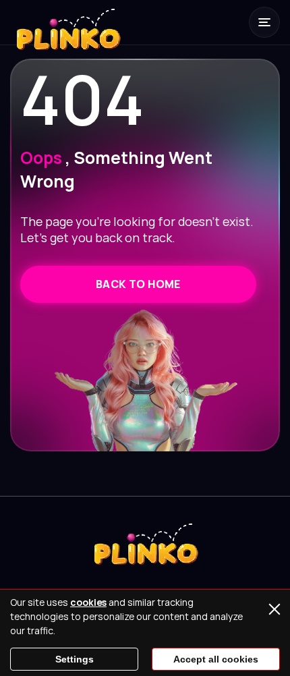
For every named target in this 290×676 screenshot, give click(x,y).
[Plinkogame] (67, 37)
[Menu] (264, 22)
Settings (74, 659)
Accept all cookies (215, 659)
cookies (88, 602)
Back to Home (138, 284)
